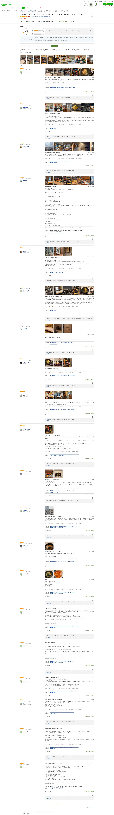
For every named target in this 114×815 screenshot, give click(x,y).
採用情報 (44, 811)
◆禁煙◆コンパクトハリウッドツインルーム (57, 233)
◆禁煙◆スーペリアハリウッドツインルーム (57, 662)
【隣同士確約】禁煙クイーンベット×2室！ (57, 89)
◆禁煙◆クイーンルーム (54, 162)
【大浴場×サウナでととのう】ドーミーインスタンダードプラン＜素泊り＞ (62, 342)
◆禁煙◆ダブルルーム (53, 128)
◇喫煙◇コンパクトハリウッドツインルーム (57, 455)
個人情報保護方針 (31, 811)
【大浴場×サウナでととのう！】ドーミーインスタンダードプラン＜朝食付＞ (62, 270)
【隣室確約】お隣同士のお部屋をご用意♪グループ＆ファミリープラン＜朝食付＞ (63, 87)
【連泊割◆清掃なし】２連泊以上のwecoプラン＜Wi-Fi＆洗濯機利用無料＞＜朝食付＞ (64, 691)
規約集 (48, 811)
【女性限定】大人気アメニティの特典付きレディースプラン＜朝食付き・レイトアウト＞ (64, 626)
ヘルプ (84, 1)
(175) (46, 21)
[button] (23, 59)
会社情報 (25, 811)
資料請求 (52, 811)
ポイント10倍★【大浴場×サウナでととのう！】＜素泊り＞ (59, 161)
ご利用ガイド (88, 1)
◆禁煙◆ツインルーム (53, 563)
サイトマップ (93, 1)
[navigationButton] (92, 59)
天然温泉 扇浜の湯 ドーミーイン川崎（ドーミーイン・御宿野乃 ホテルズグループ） (53, 14)
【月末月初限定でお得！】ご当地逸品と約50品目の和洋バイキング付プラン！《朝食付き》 (64, 454)
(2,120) (63, 21)
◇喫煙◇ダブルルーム (53, 713)
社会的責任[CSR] (38, 811)
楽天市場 (105, 1)
